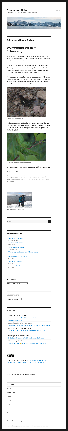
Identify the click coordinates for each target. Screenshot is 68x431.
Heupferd (42, 176)
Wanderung (46, 179)
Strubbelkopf (39, 179)
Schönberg (10, 179)
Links (8, 409)
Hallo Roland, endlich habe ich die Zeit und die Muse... (26, 338)
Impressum (10, 417)
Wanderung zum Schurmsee (17, 256)
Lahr (30, 177)
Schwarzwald (16, 179)
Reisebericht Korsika (15, 261)
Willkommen (11, 384)
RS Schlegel (12, 176)
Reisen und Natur (17, 10)
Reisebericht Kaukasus (15, 238)
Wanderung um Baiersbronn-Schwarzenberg (23, 252)
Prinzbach (43, 177)
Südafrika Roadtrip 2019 (16, 247)
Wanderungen (12, 392)
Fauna (9, 396)
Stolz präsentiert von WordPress (39, 426)
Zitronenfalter (10, 181)
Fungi (9, 401)
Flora (8, 405)
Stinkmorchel (31, 179)
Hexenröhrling (11, 177)
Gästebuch (10, 413)
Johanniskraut (19, 177)
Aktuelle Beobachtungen (32, 176)
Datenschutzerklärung (14, 421)
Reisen (9, 388)
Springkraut (24, 179)
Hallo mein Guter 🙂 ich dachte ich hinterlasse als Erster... (27, 343)
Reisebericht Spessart (15, 243)
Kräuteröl (25, 177)
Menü (57, 11)
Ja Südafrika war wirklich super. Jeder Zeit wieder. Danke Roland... (29, 325)
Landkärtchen (36, 177)
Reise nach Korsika (14, 266)
